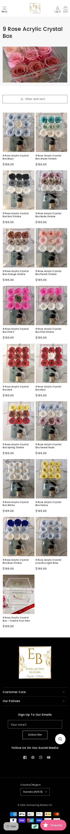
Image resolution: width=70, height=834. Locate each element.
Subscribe (35, 734)
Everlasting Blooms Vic (39, 805)
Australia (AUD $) (33, 791)
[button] (4, 8)
